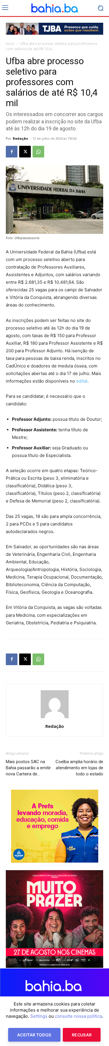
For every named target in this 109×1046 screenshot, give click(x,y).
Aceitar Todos (34, 1034)
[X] (25, 151)
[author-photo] (55, 718)
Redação (20, 138)
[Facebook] (11, 151)
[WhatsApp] (38, 151)
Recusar (82, 1034)
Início (10, 43)
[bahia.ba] (54, 8)
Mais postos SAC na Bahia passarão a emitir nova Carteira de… (28, 768)
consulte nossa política (78, 1016)
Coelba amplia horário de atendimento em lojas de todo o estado (79, 768)
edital (81, 381)
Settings (38, 1016)
